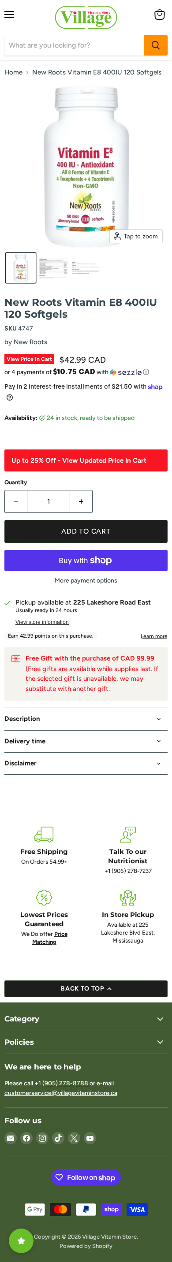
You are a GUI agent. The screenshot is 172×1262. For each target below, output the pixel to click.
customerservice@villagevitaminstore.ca (60, 1093)
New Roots (30, 342)
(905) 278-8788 (66, 1083)
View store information (42, 622)
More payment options (86, 580)
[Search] (156, 45)
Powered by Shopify (86, 1246)
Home (13, 72)
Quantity (15, 482)
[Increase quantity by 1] (81, 501)
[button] (21, 268)
